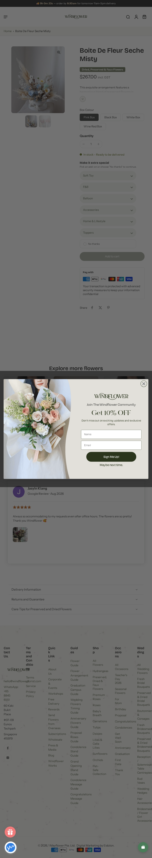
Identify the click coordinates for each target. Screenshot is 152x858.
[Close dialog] (144, 384)
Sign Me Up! (111, 456)
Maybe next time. (111, 465)
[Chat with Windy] (143, 847)
